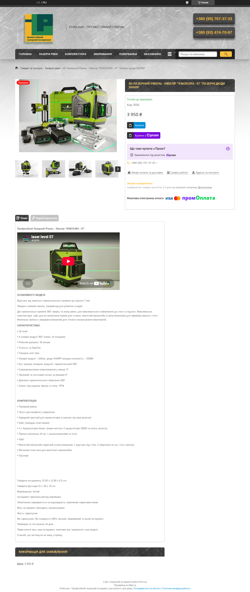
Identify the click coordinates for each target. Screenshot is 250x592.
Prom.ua (142, 582)
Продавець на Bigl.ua (125, 585)
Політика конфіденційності (177, 588)
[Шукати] (226, 54)
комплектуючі (75, 54)
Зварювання (103, 54)
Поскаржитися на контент (147, 588)
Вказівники (152, 54)
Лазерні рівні (48, 54)
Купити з (140, 135)
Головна (25, 54)
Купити (139, 125)
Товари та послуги (31, 68)
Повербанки (128, 54)
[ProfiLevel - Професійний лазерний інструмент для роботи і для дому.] (39, 27)
